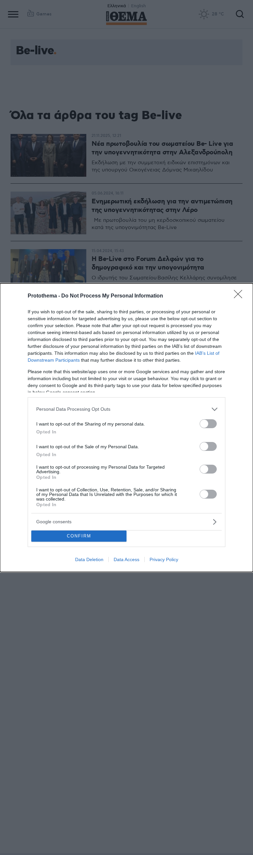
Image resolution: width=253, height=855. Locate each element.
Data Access (126, 559)
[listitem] (126, 409)
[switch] (208, 423)
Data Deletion (89, 559)
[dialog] (126, 427)
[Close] (240, 296)
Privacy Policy (164, 559)
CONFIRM (79, 535)
